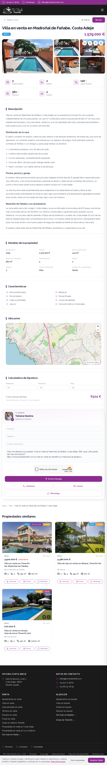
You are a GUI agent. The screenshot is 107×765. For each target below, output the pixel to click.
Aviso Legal (44, 754)
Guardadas (38, 747)
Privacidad (33, 754)
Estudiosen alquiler (64, 711)
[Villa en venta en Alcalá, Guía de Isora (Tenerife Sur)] (27, 621)
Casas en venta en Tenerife (13, 723)
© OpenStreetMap (93, 362)
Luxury (47, 524)
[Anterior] (5, 537)
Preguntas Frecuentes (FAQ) (78, 754)
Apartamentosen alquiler (66, 699)
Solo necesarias (78, 760)
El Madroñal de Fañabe (16, 570)
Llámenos (30, 486)
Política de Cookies (58, 754)
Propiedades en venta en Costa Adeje (18, 727)
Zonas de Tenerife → (65, 720)
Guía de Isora (12, 637)
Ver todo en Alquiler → (66, 715)
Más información (58, 762)
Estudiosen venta (9, 715)
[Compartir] (95, 43)
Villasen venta (8, 703)
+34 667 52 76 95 (67, 687)
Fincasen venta (8, 719)
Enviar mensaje (55, 479)
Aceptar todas (96, 760)
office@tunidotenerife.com (71, 679)
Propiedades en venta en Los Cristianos (18, 731)
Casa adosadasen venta (12, 707)
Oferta (47, 591)
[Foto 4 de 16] (66, 65)
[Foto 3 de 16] (92, 47)
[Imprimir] (101, 43)
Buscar (99, 20)
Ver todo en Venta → (11, 735)
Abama (62, 570)
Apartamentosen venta (11, 699)
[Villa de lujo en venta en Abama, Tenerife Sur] (80, 554)
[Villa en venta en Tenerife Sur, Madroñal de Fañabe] (27, 554)
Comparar (23, 747)
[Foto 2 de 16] (66, 47)
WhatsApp (55, 493)
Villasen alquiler (63, 703)
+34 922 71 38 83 (67, 683)
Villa (10, 506)
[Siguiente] (49, 537)
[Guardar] (84, 43)
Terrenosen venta (9, 711)
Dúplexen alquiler (64, 707)
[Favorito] (44, 550)
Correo (80, 486)
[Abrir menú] (102, 10)
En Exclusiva (36, 524)
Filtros (87, 20)
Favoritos (9, 747)
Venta (6, 34)
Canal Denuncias (98, 754)
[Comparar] (90, 43)
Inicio (4, 506)
